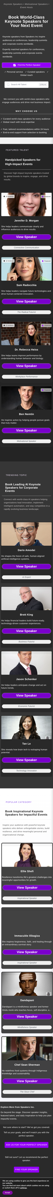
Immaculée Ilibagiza (27, 935)
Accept (7, 1193)
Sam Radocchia (26, 285)
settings (23, 1188)
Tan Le (26, 743)
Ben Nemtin (26, 414)
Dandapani (27, 1000)
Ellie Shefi (27, 871)
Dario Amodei (26, 550)
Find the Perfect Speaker (29, 65)
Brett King (26, 614)
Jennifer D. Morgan (26, 220)
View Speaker (26, 237)
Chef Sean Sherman (27, 1064)
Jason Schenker (26, 679)
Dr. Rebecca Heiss (26, 349)
